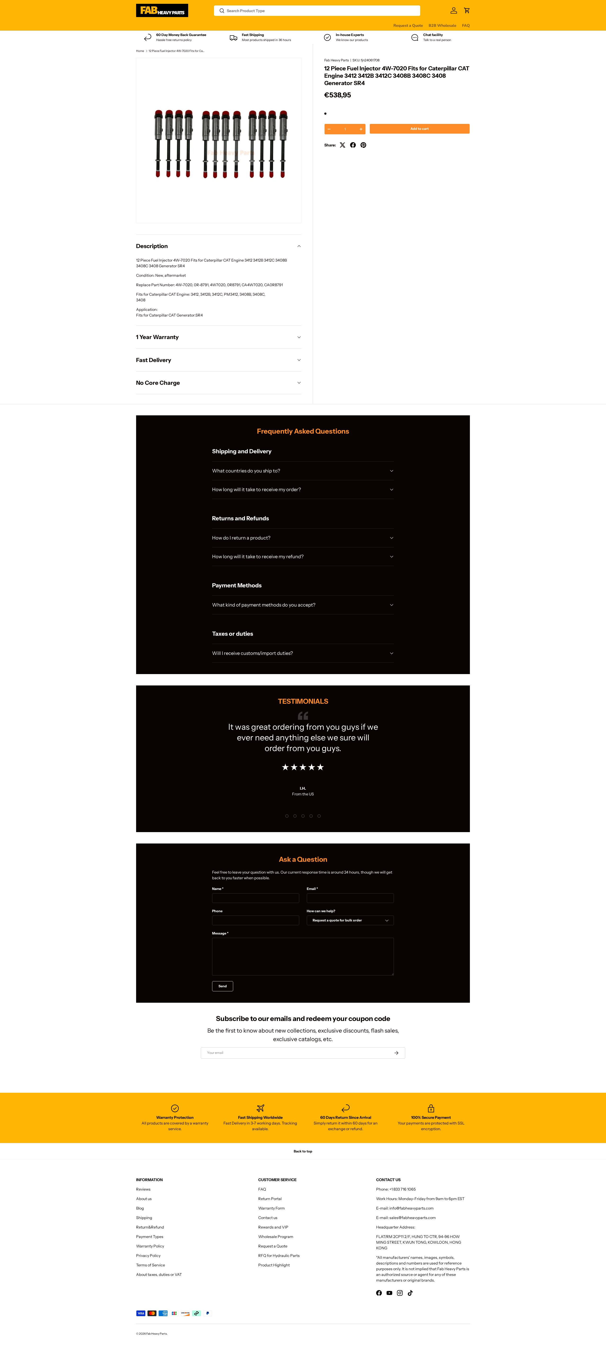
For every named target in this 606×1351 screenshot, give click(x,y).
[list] (218, 140)
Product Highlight (274, 1265)
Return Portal (270, 1198)
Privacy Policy (148, 1255)
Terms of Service (150, 1265)
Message (219, 933)
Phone (217, 911)
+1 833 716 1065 (402, 1189)
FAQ (466, 25)
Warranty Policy (150, 1246)
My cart (315, 25)
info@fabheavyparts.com (411, 1208)
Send (222, 986)
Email (311, 889)
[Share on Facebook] (353, 145)
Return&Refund (150, 1227)
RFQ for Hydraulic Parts (279, 1255)
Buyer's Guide (231, 25)
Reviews (256, 25)
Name (216, 889)
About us (144, 1198)
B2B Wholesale (442, 25)
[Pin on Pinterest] (363, 145)
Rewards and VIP (273, 1227)
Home (140, 51)
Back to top (303, 1151)
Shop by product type (155, 25)
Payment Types (149, 1236)
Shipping (144, 1217)
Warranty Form (271, 1208)
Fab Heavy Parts (336, 60)
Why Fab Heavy (199, 25)
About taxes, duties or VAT (159, 1274)
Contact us (279, 25)
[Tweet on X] (342, 145)
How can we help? (321, 911)
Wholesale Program (275, 1236)
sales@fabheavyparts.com (412, 1217)
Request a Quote (408, 25)
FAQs (298, 25)
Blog (140, 1208)
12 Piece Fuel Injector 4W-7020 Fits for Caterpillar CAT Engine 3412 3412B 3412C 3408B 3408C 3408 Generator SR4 (177, 51)
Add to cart (419, 129)
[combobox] (317, 10)
